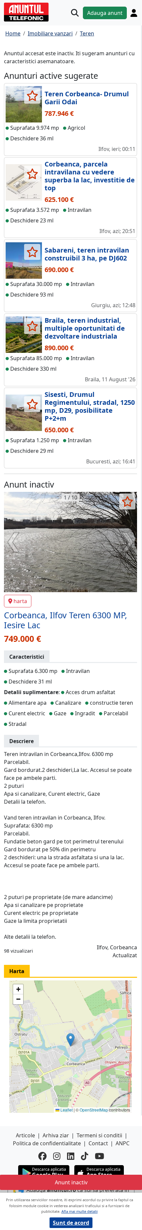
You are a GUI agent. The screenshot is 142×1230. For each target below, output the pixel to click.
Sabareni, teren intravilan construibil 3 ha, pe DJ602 (87, 254)
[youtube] (99, 1156)
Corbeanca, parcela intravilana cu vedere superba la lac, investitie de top (90, 176)
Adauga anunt (105, 13)
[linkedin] (70, 1156)
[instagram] (56, 1156)
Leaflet (66, 1109)
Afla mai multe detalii (79, 1211)
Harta (16, 971)
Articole (25, 1135)
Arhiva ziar (56, 1135)
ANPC (122, 1143)
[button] (70, 1040)
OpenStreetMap (94, 1109)
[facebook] (42, 1156)
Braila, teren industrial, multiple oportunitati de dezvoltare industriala (85, 328)
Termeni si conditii (99, 1135)
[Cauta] (75, 13)
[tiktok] (84, 1156)
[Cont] (133, 13)
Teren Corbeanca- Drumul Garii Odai (87, 97)
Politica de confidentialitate (47, 1143)
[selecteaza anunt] (32, 96)
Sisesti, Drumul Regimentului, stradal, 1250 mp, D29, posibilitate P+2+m (90, 406)
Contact (98, 1143)
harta (20, 601)
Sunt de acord (71, 1222)
